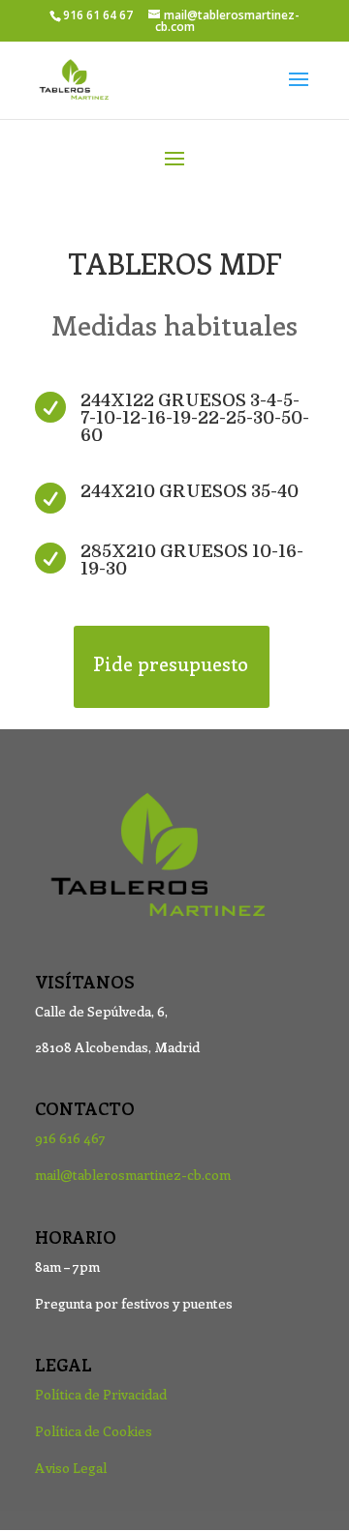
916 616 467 (70, 1138)
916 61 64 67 (98, 15)
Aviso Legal (71, 1467)
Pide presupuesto (170, 663)
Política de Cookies (93, 1431)
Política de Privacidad (101, 1394)
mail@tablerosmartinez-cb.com (133, 1174)
